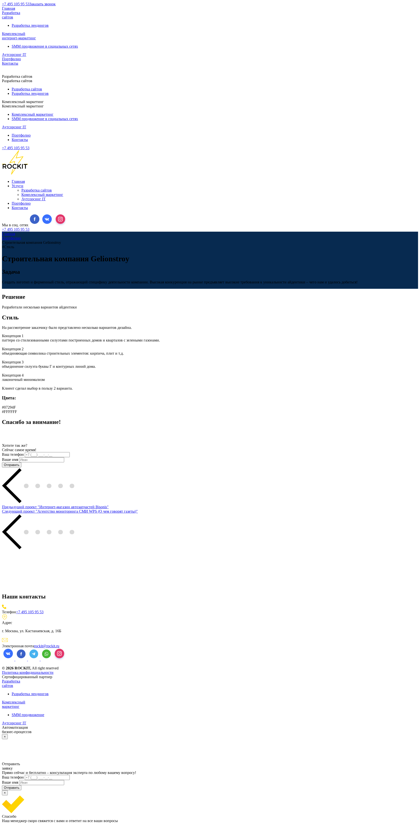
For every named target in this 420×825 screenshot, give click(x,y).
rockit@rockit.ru (46, 646)
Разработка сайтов (11, 15)
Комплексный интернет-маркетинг (19, 36)
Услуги (17, 186)
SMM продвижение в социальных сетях (45, 46)
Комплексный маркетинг (32, 114)
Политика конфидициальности (27, 672)
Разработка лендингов (30, 25)
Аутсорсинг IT (14, 55)
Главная (8, 8)
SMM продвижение (28, 715)
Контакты (10, 63)
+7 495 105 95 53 (15, 4)
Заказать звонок (42, 4)
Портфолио (11, 59)
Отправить (11, 465)
